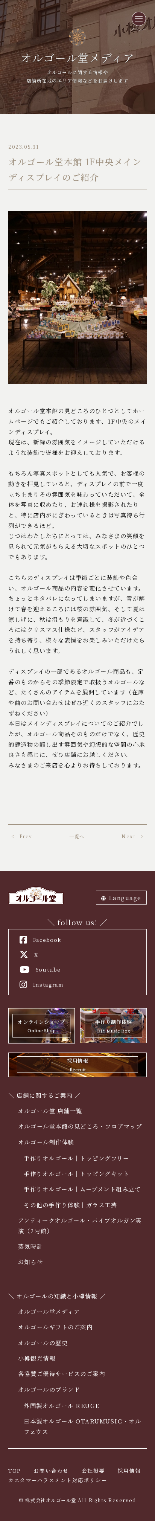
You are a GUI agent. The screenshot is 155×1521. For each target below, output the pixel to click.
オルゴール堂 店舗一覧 (50, 1110)
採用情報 (129, 1470)
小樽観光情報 (36, 1358)
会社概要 (93, 1470)
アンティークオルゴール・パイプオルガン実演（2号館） (80, 1225)
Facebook (47, 939)
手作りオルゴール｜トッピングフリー (76, 1158)
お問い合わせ (50, 1470)
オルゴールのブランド (49, 1389)
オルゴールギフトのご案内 (55, 1327)
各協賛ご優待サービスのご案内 (61, 1373)
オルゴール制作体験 (46, 1142)
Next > (133, 836)
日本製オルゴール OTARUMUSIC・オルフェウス (82, 1426)
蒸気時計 (30, 1246)
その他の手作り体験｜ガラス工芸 (70, 1205)
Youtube (48, 969)
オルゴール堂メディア (49, 1311)
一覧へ (77, 836)
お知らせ (30, 1261)
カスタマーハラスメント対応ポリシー (57, 1480)
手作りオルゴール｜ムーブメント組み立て (82, 1189)
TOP (14, 1470)
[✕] (139, 19)
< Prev (21, 836)
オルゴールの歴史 (43, 1342)
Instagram (48, 984)
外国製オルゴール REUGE (62, 1405)
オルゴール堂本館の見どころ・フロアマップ (80, 1126)
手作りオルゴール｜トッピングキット (76, 1173)
